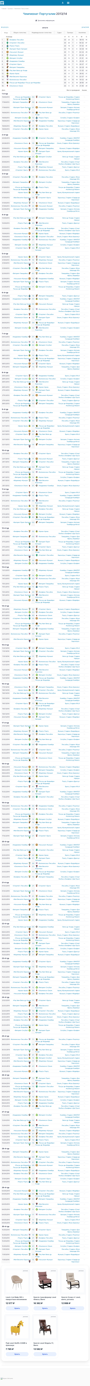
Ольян (59, 143)
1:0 (33, 143)
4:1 (33, 492)
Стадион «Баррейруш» (72, 126)
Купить (17, 1308)
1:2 (33, 151)
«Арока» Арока (14, 73)
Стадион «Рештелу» (73, 112)
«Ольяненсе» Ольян (16, 86)
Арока (59, 151)
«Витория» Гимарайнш (16, 67)
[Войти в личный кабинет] (63, 3)
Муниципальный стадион (71, 151)
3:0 (33, 167)
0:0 (33, 299)
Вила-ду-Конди (67, 157)
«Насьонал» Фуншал (16, 52)
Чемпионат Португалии (39, 13)
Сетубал (63, 118)
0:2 (33, 97)
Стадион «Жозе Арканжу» (71, 143)
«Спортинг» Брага (15, 64)
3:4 (33, 323)
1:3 (33, 118)
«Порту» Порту (14, 46)
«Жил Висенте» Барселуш (18, 76)
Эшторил (63, 107)
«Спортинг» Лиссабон (16, 43)
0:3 (33, 112)
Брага (67, 170)
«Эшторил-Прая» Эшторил (18, 49)
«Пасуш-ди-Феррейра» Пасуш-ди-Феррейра (24, 83)
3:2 (33, 248)
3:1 (33, 107)
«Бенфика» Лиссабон (16, 40)
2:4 (33, 245)
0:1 (33, 187)
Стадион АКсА (75, 170)
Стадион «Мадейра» (73, 148)
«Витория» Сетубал (15, 58)
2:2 (33, 281)
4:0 (33, 345)
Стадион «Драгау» (73, 167)
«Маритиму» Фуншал (16, 55)
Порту (64, 167)
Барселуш (61, 121)
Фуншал (61, 126)
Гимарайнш (65, 102)
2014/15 (84, 27)
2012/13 (5, 27)
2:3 (33, 206)
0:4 (33, 138)
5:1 (33, 129)
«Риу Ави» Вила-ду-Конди (18, 70)
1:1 (33, 148)
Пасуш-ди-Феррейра (65, 97)
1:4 (33, 182)
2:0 (33, 102)
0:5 (33, 1165)
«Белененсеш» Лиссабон (17, 79)
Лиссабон (62, 112)
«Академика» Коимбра (17, 61)
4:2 (33, 678)
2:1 (33, 126)
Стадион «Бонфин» (73, 118)
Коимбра (63, 138)
